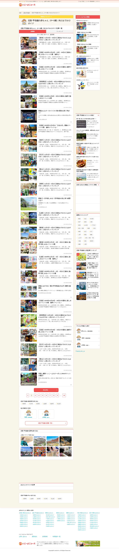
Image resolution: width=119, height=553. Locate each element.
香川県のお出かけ (82, 528)
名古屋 (91, 218)
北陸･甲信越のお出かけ (38, 512)
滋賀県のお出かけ (71, 524)
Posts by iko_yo (80, 351)
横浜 (79, 218)
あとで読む (82, 1)
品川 (85, 231)
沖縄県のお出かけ (94, 528)
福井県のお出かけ (37, 524)
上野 (79, 234)
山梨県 (32, 498)
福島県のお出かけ (24, 526)
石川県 (45, 498)
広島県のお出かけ (82, 515)
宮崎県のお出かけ (94, 524)
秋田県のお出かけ (24, 522)
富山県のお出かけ (37, 522)
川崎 (91, 221)
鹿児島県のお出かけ (94, 526)
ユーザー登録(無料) (90, 1)
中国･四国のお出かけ (82, 512)
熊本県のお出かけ (94, 520)
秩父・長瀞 (81, 228)
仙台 (85, 218)
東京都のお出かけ (50, 515)
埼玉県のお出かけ (50, 520)
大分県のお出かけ (94, 522)
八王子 (80, 237)
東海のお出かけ (60, 512)
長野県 (25, 498)
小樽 (85, 244)
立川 (91, 231)
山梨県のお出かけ (37, 517)
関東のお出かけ (49, 512)
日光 (94, 228)
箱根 (79, 231)
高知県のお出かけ (82, 526)
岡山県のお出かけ (82, 517)
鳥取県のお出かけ (82, 520)
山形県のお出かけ (24, 524)
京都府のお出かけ (71, 517)
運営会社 (34, 536)
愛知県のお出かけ (61, 515)
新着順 (33, 31)
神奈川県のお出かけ (50, 517)
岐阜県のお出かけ (61, 517)
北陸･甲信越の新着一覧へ (45, 423)
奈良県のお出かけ (71, 520)
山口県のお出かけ (82, 518)
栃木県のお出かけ (50, 524)
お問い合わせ (23, 536)
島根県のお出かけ (82, 522)
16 (64, 395)
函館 (79, 244)
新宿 (85, 221)
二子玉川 (93, 225)
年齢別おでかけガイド (46, 16)
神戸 (79, 221)
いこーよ (23, 1)
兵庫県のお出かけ (71, 518)
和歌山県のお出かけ (71, 522)
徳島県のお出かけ (82, 529)
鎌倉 (91, 234)
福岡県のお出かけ (94, 515)
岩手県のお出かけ (24, 520)
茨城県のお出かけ (50, 526)
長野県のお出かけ (37, 515)
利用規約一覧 (56, 536)
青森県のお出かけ (24, 518)
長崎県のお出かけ (94, 518)
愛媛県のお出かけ (82, 524)
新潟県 (38, 498)
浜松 (85, 241)
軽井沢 (91, 241)
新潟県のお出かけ (37, 518)
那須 (79, 225)
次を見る (45, 390)
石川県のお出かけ (37, 520)
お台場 (86, 225)
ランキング (60, 31)
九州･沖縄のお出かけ (94, 512)
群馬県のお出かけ (50, 522)
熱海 (85, 234)
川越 (79, 241)
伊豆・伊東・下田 (89, 237)
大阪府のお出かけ (71, 515)
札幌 (89, 228)
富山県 (52, 498)
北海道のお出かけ (24, 515)
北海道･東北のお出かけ (25, 512)
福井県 (59, 498)
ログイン (98, 1)
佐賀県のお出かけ (94, 517)
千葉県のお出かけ (50, 518)
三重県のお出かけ (61, 518)
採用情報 (45, 536)
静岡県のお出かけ (61, 520)
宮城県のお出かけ (24, 517)
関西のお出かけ (70, 512)
